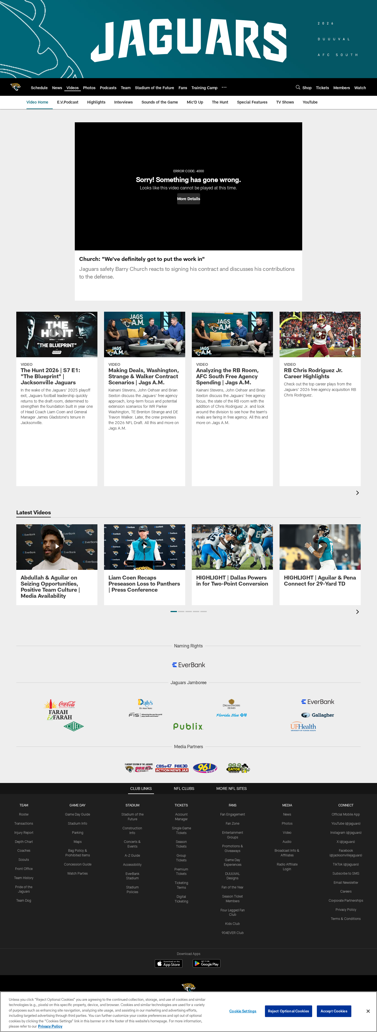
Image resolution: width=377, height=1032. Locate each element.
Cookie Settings (242, 1011)
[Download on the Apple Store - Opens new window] (169, 964)
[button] (188, 198)
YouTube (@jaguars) (345, 823)
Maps (78, 841)
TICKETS (181, 805)
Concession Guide (77, 864)
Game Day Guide (77, 814)
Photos (287, 823)
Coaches (23, 850)
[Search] (298, 87)
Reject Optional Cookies (288, 1011)
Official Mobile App (346, 814)
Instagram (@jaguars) (346, 832)
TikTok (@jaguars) (346, 864)
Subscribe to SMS (346, 873)
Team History (23, 878)
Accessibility (132, 864)
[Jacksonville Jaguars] (188, 989)
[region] (188, 1011)
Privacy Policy (346, 909)
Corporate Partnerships (346, 900)
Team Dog (23, 900)
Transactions (23, 823)
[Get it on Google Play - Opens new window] (207, 966)
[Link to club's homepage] (15, 87)
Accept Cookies (334, 1011)
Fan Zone (232, 823)
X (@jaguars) (346, 841)
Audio (287, 841)
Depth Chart (24, 841)
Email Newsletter (346, 882)
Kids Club (232, 923)
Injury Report (23, 832)
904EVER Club (233, 933)
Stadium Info (77, 823)
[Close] (368, 1011)
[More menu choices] (224, 87)
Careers (346, 891)
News (287, 814)
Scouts (23, 859)
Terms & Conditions (346, 918)
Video (287, 832)
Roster (24, 814)
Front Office (24, 868)
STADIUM (132, 805)
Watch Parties (77, 873)
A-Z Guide (132, 855)
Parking (77, 832)
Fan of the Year (232, 887)
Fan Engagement (232, 814)
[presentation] (358, 493)
